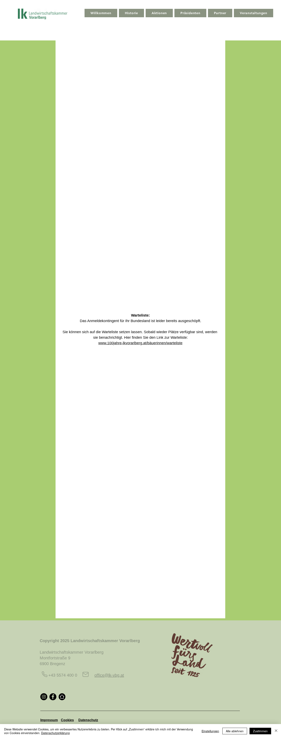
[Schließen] (276, 731)
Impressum (49, 720)
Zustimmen (260, 731)
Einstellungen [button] (210, 731)
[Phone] (44, 674)
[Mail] (85, 674)
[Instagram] (43, 696)
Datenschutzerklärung (55, 733)
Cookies (67, 720)
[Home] (62, 696)
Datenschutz (88, 720)
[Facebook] (52, 696)
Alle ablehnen (235, 731)
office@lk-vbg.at (109, 675)
